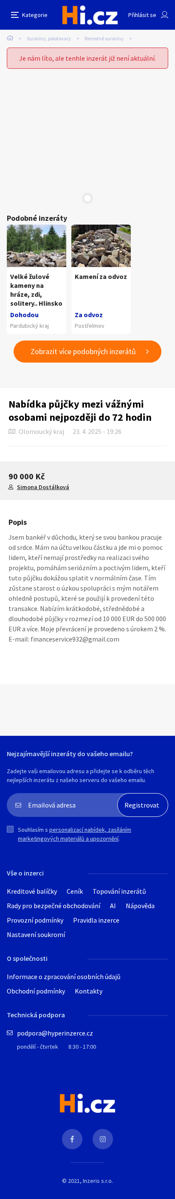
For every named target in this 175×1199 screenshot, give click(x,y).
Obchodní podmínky (36, 991)
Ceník (75, 891)
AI (113, 905)
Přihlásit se (142, 15)
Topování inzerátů (119, 891)
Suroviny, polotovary (49, 38)
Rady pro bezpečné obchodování (53, 905)
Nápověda (140, 905)
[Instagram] (103, 1139)
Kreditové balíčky (32, 891)
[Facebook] (72, 1139)
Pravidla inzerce (96, 920)
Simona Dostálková (43, 487)
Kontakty (88, 991)
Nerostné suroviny (104, 38)
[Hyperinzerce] (90, 15)
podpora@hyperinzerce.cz (55, 1033)
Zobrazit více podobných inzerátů (83, 351)
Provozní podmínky (35, 920)
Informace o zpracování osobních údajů (64, 976)
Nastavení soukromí (36, 934)
